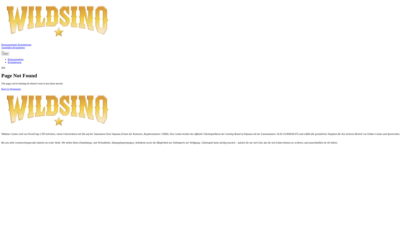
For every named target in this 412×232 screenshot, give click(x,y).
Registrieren (19, 47)
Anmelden (7, 47)
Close (5, 54)
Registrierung (24, 44)
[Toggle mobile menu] (2, 51)
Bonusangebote (9, 44)
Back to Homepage (11, 89)
